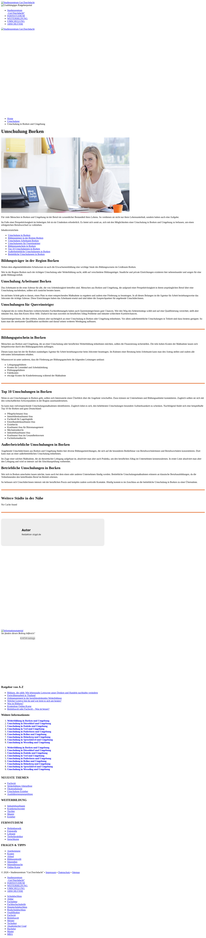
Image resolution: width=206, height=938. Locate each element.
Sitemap (76, 872)
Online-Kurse (13, 867)
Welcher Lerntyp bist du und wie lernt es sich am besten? (34, 701)
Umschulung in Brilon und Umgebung (26, 734)
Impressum (51, 872)
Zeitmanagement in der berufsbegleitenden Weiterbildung (34, 698)
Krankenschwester (16, 808)
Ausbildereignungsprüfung (20, 794)
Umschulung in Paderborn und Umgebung (29, 731)
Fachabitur (12, 901)
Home (10, 118)
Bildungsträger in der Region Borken (25, 238)
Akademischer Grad (16, 926)
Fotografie (12, 831)
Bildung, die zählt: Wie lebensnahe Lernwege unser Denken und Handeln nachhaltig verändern (52, 692)
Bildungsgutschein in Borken (22, 246)
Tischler (11, 811)
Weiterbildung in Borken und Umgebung (28, 720)
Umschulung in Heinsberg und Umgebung (28, 737)
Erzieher (11, 816)
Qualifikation (13, 912)
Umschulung (13, 121)
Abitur (10, 899)
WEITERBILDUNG (17, 18)
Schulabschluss (14, 896)
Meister (10, 920)
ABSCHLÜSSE (15, 24)
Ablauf (10, 856)
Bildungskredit (14, 859)
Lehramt (11, 833)
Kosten (10, 853)
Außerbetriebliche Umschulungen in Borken (29, 251)
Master (10, 931)
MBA (10, 934)
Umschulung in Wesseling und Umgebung (28, 742)
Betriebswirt (13, 918)
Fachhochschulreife (16, 904)
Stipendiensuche (15, 864)
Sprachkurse (13, 839)
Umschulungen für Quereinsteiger (24, 243)
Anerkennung (13, 851)
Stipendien (12, 862)
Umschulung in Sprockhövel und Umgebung (30, 739)
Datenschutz (64, 872)
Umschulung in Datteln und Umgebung (27, 726)
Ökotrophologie (14, 788)
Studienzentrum (16, 11)
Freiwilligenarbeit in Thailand (21, 695)
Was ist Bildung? (15, 703)
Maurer (10, 814)
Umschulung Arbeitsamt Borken (23, 240)
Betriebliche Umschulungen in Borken (26, 254)
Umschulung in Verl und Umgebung (25, 729)
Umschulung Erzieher (17, 791)
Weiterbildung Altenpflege (19, 786)
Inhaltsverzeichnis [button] (9, 230)
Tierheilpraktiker (15, 836)
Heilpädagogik (14, 828)
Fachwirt (11, 783)
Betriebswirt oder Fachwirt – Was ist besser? (28, 709)
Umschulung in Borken (19, 235)
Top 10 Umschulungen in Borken (24, 249)
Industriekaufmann (16, 806)
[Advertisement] (91, 51)
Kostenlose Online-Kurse (19, 706)
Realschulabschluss (16, 909)
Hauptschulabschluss (17, 907)
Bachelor (11, 928)
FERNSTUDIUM (16, 15)
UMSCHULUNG (16, 21)
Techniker (12, 923)
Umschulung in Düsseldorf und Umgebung (29, 723)
